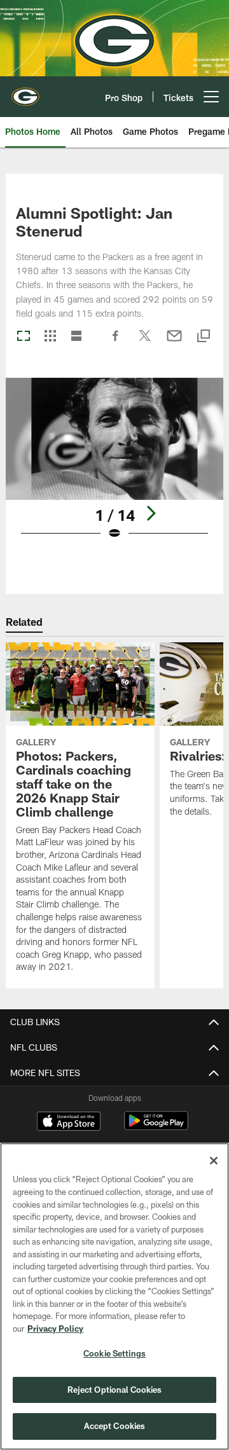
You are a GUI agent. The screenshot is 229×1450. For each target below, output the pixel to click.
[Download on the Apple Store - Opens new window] (68, 1122)
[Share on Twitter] (145, 342)
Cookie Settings (114, 1353)
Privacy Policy (55, 1328)
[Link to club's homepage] (25, 91)
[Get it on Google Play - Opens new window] (156, 1127)
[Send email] (174, 342)
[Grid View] (50, 336)
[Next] (150, 513)
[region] (114, 1296)
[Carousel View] (23, 336)
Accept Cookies (115, 1426)
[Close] (214, 1161)
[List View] (76, 336)
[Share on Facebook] (115, 342)
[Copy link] (203, 336)
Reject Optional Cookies (114, 1389)
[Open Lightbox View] (115, 467)
